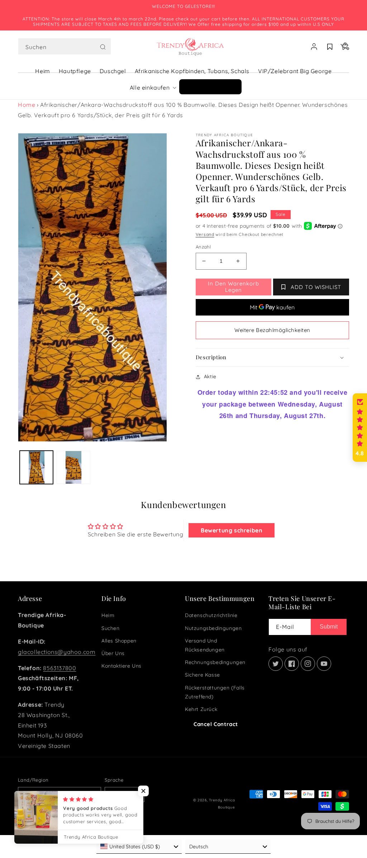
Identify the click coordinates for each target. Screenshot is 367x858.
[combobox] (64, 46)
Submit (329, 627)
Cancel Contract (216, 724)
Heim (107, 615)
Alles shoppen (119, 640)
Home (26, 104)
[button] (64, 46)
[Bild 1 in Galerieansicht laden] (36, 467)
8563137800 (59, 668)
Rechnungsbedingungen (215, 662)
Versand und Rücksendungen (205, 645)
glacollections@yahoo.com (56, 651)
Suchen (110, 628)
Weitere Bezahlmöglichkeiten (272, 330)
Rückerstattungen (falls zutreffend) (215, 692)
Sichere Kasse (202, 675)
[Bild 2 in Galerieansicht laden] (73, 467)
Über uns (113, 653)
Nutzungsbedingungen (213, 628)
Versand (205, 234)
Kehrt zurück (201, 709)
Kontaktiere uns (121, 666)
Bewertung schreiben (231, 530)
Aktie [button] (210, 376)
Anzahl (203, 247)
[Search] (103, 47)
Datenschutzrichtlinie (211, 615)
